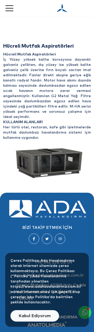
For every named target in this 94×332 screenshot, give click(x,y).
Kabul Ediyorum (35, 316)
